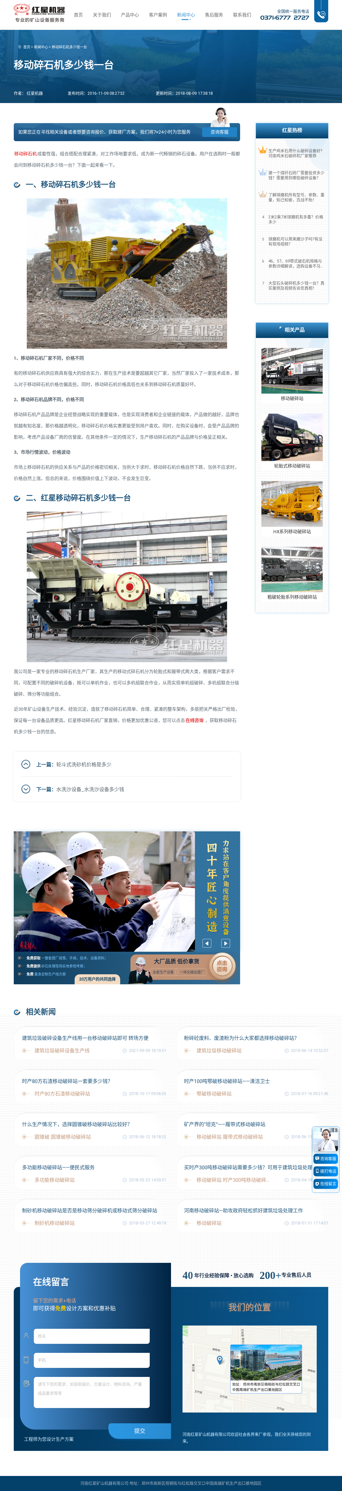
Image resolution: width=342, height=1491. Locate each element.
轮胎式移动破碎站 (292, 466)
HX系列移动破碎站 (292, 531)
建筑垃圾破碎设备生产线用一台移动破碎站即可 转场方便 (85, 1038)
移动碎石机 (25, 153)
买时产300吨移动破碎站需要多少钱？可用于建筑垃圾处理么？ (253, 1168)
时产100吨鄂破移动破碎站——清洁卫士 (227, 1081)
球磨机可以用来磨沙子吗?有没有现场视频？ (295, 241)
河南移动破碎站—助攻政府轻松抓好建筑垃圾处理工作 (243, 1211)
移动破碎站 (292, 398)
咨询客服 (220, 132)
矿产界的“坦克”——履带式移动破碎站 (224, 1124)
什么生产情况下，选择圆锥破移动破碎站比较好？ (77, 1124)
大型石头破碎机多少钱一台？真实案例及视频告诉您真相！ (296, 286)
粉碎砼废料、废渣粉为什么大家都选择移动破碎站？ (241, 1038)
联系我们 (242, 15)
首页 (78, 15)
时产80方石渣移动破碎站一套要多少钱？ (67, 1081)
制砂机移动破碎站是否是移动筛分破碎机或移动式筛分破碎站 (89, 1211)
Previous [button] (207, 943)
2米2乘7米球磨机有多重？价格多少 (295, 219)
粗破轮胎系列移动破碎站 (292, 597)
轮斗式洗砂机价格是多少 (83, 765)
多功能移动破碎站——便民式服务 (58, 1168)
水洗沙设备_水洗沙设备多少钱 (90, 789)
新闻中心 (186, 15)
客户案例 (158, 15)
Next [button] (225, 943)
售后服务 (214, 15)
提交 (139, 1431)
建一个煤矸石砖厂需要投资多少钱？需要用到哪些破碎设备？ (296, 175)
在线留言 (327, 1183)
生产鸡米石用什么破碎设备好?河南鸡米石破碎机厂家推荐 (295, 153)
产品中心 (130, 15)
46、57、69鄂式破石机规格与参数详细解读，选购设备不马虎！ (295, 264)
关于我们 (102, 15)
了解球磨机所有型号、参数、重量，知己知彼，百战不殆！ (296, 197)
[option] (127, 891)
